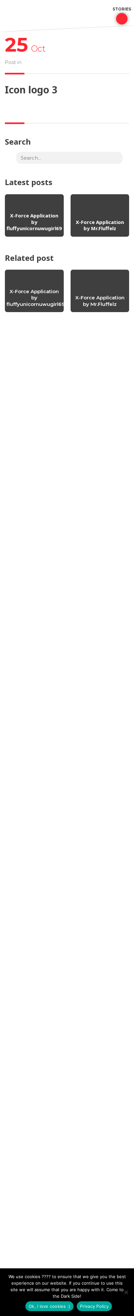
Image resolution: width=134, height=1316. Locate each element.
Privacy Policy (94, 1306)
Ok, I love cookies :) (49, 1306)
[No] (126, 1292)
